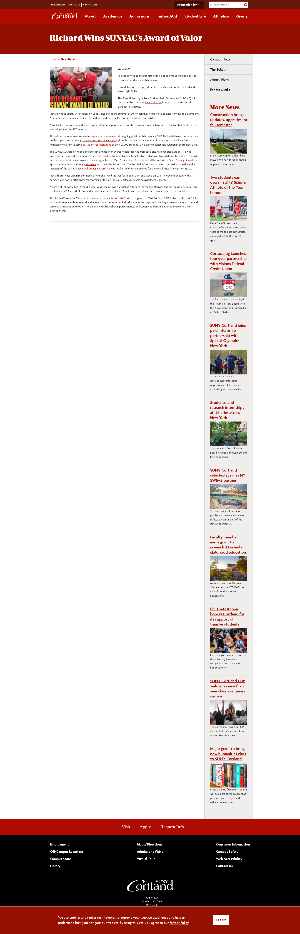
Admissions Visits (150, 851)
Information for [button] (187, 4)
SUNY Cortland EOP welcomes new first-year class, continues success (227, 688)
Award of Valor (153, 102)
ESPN (159, 175)
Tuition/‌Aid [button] (167, 16)
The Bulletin (218, 69)
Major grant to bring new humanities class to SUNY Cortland (228, 753)
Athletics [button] (221, 16)
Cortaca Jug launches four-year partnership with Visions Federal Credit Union (228, 261)
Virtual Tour (146, 858)
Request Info (172, 826)
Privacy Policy (179, 923)
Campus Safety (227, 851)
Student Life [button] (195, 16)
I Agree (221, 920)
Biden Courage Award (181, 160)
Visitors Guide (90, 4)
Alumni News (219, 79)
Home (53, 59)
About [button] (90, 16)
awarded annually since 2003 (109, 198)
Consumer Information (233, 844)
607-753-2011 (152, 905)
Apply (145, 826)
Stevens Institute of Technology (101, 140)
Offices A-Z (74, 4)
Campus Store (60, 858)
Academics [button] (112, 16)
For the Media (220, 90)
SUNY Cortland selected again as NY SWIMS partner (227, 475)
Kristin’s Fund (110, 155)
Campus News (220, 59)
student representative (98, 144)
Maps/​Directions (149, 844)
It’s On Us (90, 164)
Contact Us (224, 865)
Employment (59, 844)
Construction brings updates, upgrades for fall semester (228, 119)
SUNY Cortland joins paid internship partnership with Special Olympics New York (228, 335)
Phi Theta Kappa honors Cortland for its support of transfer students (227, 616)
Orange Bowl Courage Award (89, 168)
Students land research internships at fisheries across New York (227, 410)
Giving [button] (242, 16)
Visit (126, 826)
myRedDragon (58, 4)
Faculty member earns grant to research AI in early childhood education (228, 545)
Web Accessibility (229, 858)
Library (55, 865)
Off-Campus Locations (67, 851)
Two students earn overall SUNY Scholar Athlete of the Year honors (228, 185)
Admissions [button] (139, 16)
